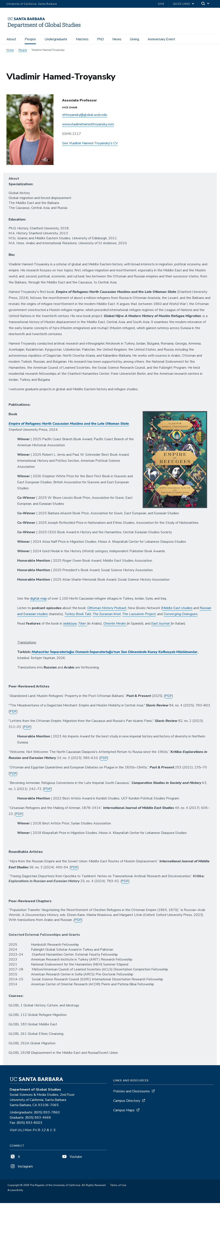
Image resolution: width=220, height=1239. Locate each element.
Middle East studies (177, 608)
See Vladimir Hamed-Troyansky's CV (90, 143)
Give (161, 4)
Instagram (25, 1166)
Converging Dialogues (180, 614)
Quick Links (181, 4)
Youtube (75, 1156)
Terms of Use (118, 1185)
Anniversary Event (161, 39)
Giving (134, 39)
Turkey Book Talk (77, 614)
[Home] (45, 28)
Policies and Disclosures (131, 1091)
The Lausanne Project (139, 614)
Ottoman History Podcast (106, 608)
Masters (82, 39)
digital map (38, 598)
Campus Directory (126, 1100)
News (116, 39)
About (11, 39)
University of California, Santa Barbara (31, 4)
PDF (168, 695)
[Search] (206, 4)
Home (10, 50)
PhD (100, 39)
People (30, 39)
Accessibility (15, 1190)
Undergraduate (55, 39)
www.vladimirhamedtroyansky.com (88, 124)
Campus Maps (123, 1110)
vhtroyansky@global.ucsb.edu (84, 114)
